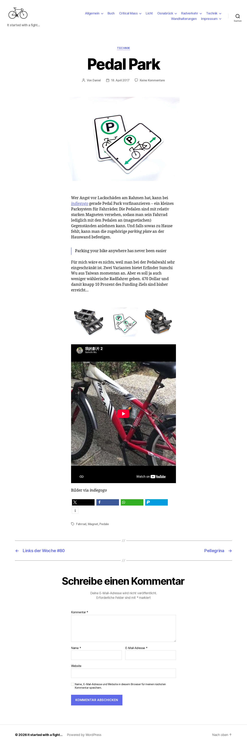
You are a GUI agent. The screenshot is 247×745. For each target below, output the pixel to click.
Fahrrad (81, 524)
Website (76, 666)
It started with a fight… (45, 735)
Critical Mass (128, 13)
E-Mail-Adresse (136, 648)
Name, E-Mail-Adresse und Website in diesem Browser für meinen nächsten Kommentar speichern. (120, 686)
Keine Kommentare (152, 80)
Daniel (97, 80)
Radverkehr (189, 13)
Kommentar (79, 612)
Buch (111, 13)
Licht (149, 13)
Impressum (209, 19)
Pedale (104, 524)
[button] (83, 502)
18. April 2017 (120, 80)
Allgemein (92, 13)
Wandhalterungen (184, 19)
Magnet (93, 524)
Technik (212, 13)
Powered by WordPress (84, 735)
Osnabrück (165, 13)
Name (76, 648)
